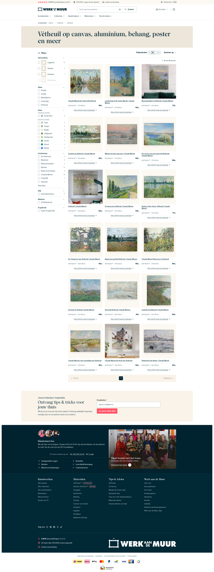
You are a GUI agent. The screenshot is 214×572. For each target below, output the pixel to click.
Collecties (58, 16)
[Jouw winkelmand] (174, 9)
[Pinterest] (50, 527)
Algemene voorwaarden (85, 556)
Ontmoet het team (119, 465)
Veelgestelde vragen (49, 461)
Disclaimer (99, 556)
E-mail (91, 454)
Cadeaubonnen (82, 468)
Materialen (89, 16)
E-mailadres (102, 400)
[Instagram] (47, 527)
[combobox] (98, 9)
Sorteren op (169, 52)
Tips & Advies (104, 16)
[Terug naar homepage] (52, 9)
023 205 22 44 (78, 454)
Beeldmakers (73, 16)
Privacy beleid (132, 556)
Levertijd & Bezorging (84, 464)
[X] (58, 527)
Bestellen (79, 461)
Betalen (44, 464)
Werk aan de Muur (154, 479)
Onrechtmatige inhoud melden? (115, 556)
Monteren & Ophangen (50, 468)
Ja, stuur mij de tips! (107, 411)
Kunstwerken (43, 16)
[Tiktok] (61, 527)
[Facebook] (54, 527)
